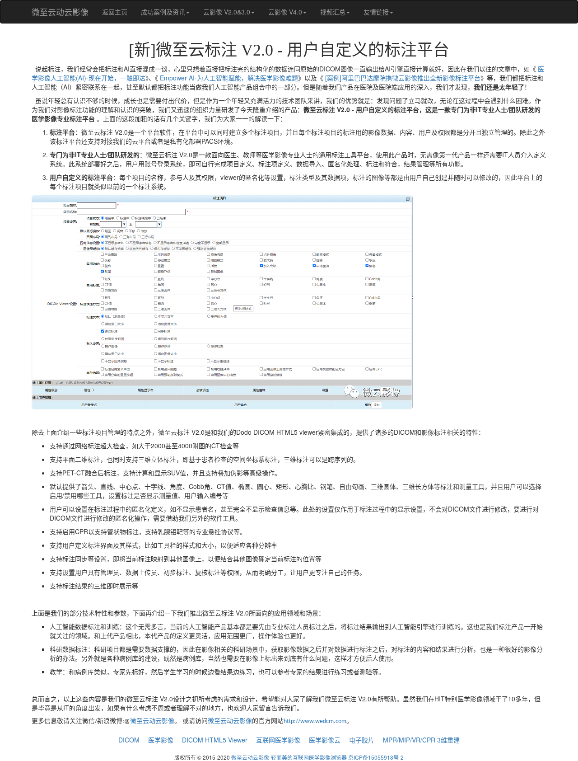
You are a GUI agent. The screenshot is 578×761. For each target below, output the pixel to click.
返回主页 (114, 11)
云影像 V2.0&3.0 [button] (226, 11)
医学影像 (160, 739)
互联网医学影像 (278, 739)
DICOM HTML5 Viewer (214, 739)
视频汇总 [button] (332, 11)
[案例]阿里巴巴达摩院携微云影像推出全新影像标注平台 (402, 77)
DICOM (129, 739)
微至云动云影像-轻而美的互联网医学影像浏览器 (289, 757)
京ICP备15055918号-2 (376, 757)
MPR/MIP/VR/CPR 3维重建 (421, 739)
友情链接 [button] (376, 11)
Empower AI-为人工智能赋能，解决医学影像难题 (229, 77)
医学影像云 (324, 739)
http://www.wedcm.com (315, 721)
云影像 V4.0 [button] (285, 11)
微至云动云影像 (60, 12)
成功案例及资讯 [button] (163, 11)
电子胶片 (361, 739)
